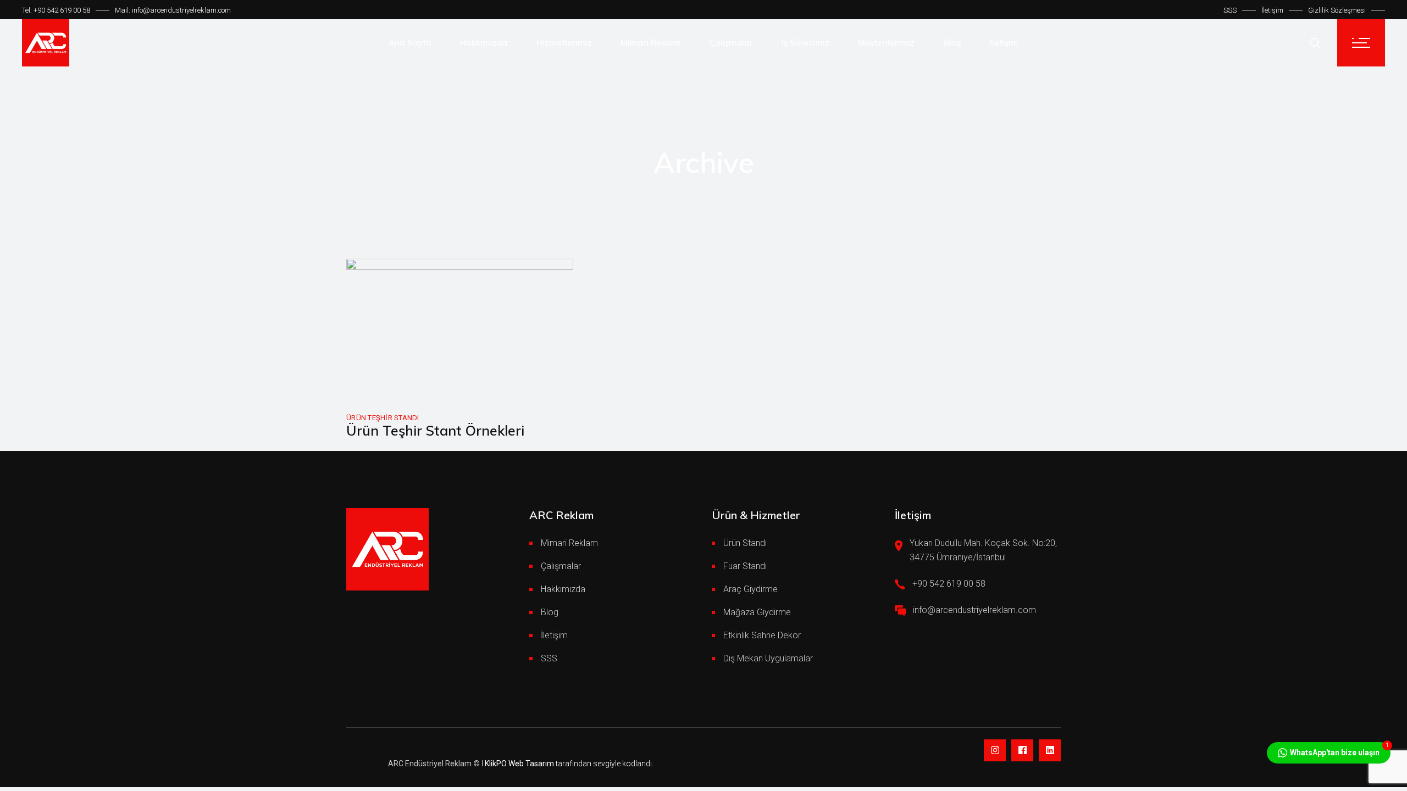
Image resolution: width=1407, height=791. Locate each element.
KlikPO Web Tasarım (519, 763)
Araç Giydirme (750, 589)
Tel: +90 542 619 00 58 (56, 10)
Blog (549, 612)
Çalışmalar (561, 566)
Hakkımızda (563, 589)
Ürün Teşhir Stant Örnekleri (435, 430)
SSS (1230, 10)
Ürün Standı (745, 543)
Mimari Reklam (569, 543)
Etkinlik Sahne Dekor (762, 635)
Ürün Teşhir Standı (382, 418)
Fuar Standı (745, 566)
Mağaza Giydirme (757, 612)
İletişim (1272, 10)
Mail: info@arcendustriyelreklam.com (173, 10)
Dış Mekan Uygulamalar (768, 658)
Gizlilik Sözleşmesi (1337, 10)
